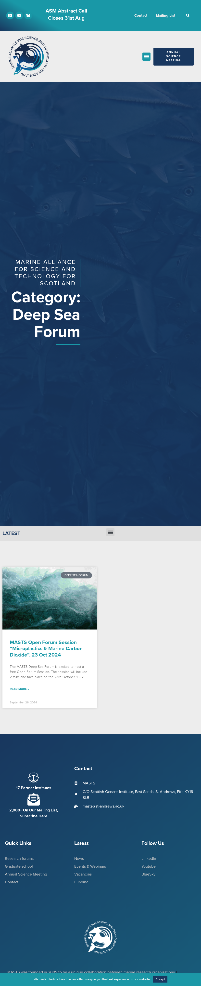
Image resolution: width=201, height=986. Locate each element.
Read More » (19, 689)
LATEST (11, 533)
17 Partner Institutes (33, 787)
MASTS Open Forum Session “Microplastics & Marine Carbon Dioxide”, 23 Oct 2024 (46, 648)
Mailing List (165, 15)
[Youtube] (19, 15)
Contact (140, 15)
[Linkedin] (10, 15)
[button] (188, 15)
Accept (160, 979)
